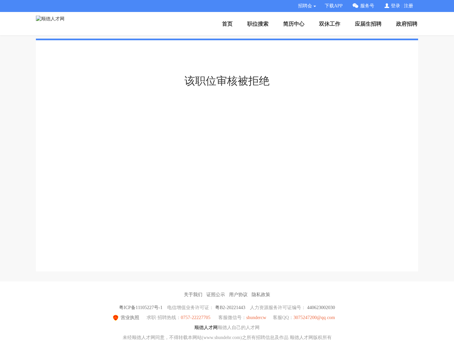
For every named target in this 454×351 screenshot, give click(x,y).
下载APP (334, 5)
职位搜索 (258, 24)
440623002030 (321, 307)
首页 (227, 24)
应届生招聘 (368, 24)
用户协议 (238, 294)
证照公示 (215, 294)
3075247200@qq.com (314, 317)
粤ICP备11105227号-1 (141, 307)
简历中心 (293, 24)
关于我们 (193, 294)
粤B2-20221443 (230, 307)
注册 (408, 5)
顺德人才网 (206, 327)
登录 (395, 5)
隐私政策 (261, 294)
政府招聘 (406, 24)
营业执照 (130, 317)
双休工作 (329, 24)
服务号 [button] (367, 5)
